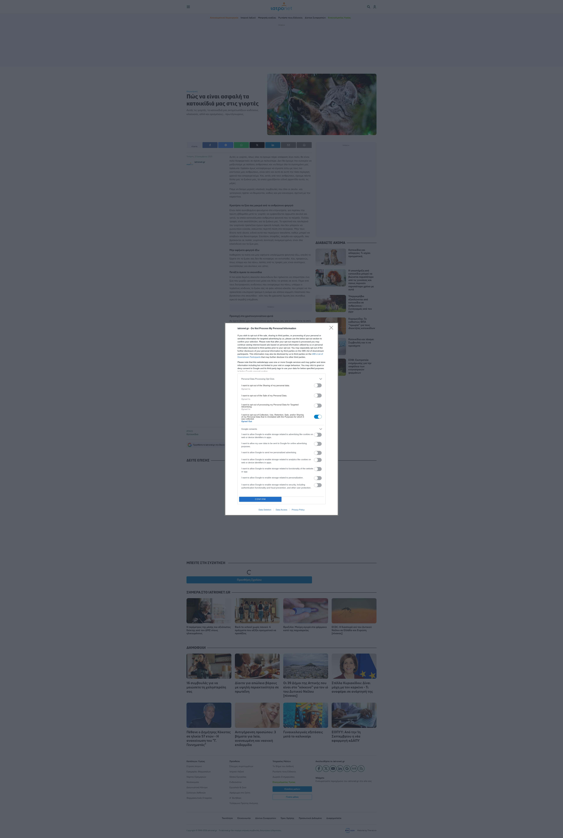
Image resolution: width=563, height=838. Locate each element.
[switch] (318, 385)
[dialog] (281, 419)
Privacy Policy (298, 510)
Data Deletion (265, 510)
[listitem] (281, 378)
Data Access (281, 510)
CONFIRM (260, 499)
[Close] (332, 328)
